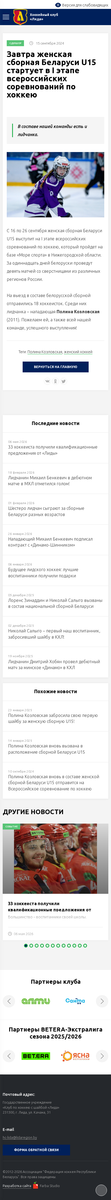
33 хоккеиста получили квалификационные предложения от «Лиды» (49, 909)
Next (102, 1001)
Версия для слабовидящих (85, 5)
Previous (9, 1001)
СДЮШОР (15, 43)
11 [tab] (80, 946)
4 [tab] (42, 946)
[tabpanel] (55, 885)
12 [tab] (85, 946)
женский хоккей (78, 352)
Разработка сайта (17, 1186)
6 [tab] (53, 946)
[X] (63, 381)
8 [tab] (63, 946)
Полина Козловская (44, 352)
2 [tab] (31, 946)
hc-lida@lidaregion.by (20, 1137)
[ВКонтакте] (47, 381)
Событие (11, 826)
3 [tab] (37, 946)
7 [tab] (58, 946)
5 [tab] (47, 946)
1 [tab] (26, 946)
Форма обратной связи (36, 1150)
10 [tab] (74, 946)
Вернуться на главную (55, 367)
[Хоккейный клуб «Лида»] (20, 17)
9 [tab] (69, 946)
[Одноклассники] (55, 381)
